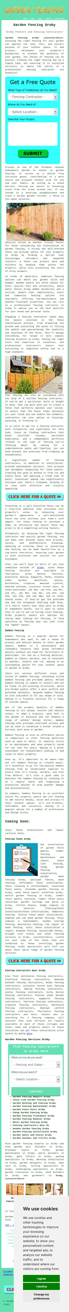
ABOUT (40, 19)
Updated (8, 1274)
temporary (58, 912)
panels (35, 892)
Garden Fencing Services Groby (27, 1039)
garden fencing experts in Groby (35, 1144)
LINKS (32, 19)
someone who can (15, 918)
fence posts (56, 899)
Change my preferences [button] (41, 1296)
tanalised (58, 886)
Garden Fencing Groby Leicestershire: (34, 38)
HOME (25, 19)
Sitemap (8, 1271)
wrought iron (14, 934)
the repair (52, 924)
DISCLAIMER (60, 19)
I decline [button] (41, 1286)
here (29, 1033)
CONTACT (48, 19)
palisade (35, 880)
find (15, 976)
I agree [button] (41, 1278)
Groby (40, 567)
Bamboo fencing (15, 636)
